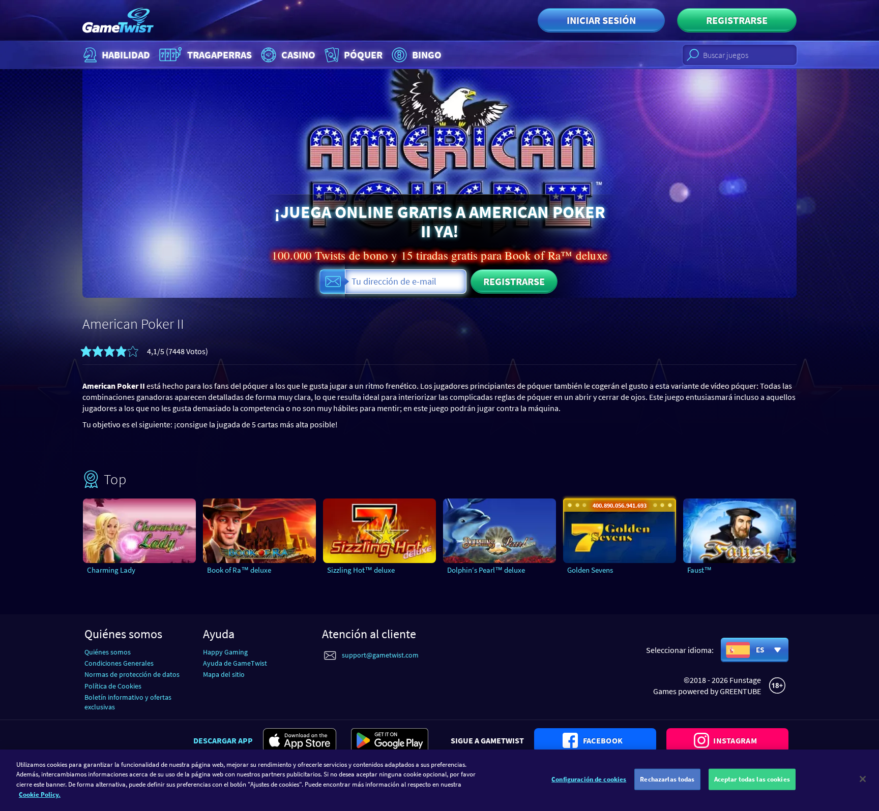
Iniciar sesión (601, 20)
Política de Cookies (112, 686)
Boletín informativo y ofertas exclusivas (127, 702)
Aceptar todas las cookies (752, 779)
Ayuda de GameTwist (235, 663)
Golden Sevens (590, 570)
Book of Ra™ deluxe (239, 570)
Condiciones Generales (119, 663)
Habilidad (126, 54)
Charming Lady (111, 570)
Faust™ (699, 570)
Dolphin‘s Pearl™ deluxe (486, 570)
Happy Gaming (225, 652)
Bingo (427, 54)
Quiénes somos (107, 652)
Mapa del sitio (224, 674)
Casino (298, 54)
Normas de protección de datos (132, 674)
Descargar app (223, 740)
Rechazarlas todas (667, 779)
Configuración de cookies (588, 779)
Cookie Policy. (40, 794)
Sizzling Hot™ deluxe (361, 570)
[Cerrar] (863, 779)
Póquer (363, 54)
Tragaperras (219, 54)
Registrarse (737, 20)
